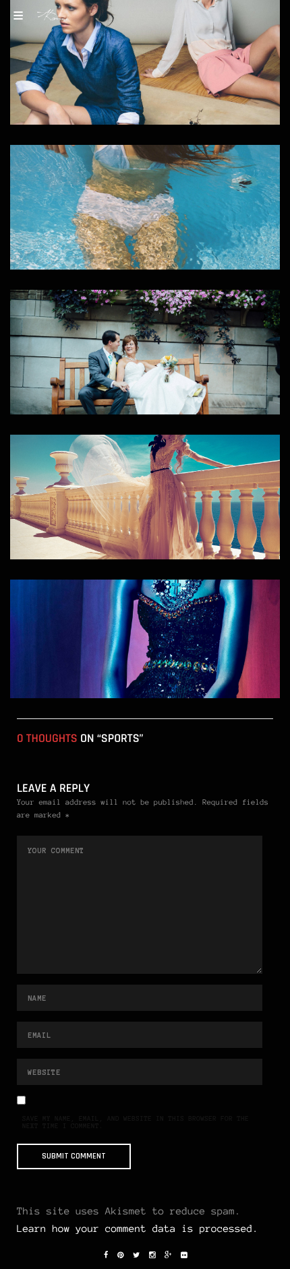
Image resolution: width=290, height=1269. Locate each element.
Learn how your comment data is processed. (137, 1228)
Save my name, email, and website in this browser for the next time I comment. (135, 1122)
